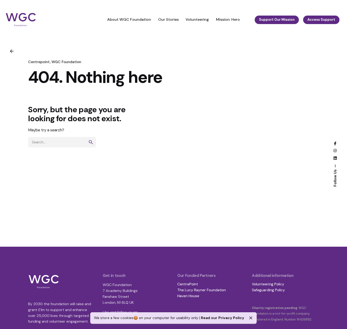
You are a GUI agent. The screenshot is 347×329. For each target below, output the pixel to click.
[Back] (11, 51)
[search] (91, 142)
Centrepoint (39, 62)
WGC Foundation (66, 62)
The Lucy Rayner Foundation (201, 290)
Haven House (188, 296)
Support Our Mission (277, 19)
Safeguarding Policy (268, 290)
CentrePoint (187, 284)
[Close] (250, 318)
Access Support (321, 19)
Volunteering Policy (268, 284)
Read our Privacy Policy (222, 318)
